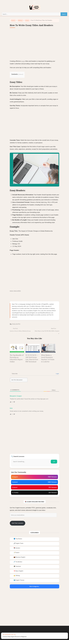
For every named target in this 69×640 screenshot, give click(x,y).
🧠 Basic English (18, 571)
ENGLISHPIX (16, 324)
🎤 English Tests (18, 543)
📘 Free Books (18, 539)
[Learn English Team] (34, 6)
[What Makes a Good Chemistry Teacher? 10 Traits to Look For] (48, 348)
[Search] (54, 461)
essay (23, 61)
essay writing (17, 291)
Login (57, 373)
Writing (20, 20)
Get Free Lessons (17, 523)
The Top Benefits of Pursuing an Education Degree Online (16, 358)
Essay (27, 20)
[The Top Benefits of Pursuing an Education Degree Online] (17, 348)
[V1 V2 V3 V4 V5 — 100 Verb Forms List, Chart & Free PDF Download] (33, 348)
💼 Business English (19, 557)
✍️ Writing (17, 575)
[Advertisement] (34, 45)
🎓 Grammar (17, 566)
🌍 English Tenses (19, 580)
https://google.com (42, 399)
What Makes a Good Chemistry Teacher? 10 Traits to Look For (47, 358)
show (20, 74)
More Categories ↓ (34, 586)
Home (12, 20)
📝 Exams (16, 552)
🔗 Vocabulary (18, 562)
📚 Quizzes (17, 548)
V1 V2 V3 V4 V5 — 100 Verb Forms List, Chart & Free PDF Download (32, 358)
